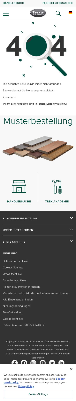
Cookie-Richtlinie (13, 319)
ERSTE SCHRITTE (14, 242)
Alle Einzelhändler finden (18, 300)
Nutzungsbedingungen (17, 306)
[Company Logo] (38, 13)
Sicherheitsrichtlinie (14, 280)
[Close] (71, 369)
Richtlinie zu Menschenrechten (21, 287)
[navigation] (38, 9)
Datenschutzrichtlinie (15, 261)
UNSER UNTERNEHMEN (18, 230)
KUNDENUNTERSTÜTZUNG (20, 218)
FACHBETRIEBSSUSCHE (57, 3)
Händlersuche (14, 3)
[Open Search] (58, 13)
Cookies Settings (38, 394)
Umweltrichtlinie (12, 274)
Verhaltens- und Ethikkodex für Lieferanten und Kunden (36, 293)
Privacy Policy (26, 386)
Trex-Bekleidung (12, 312)
